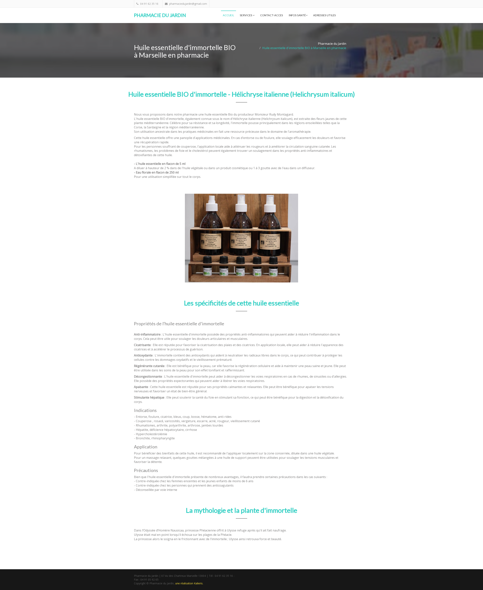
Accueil (228, 15)
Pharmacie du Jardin (160, 15)
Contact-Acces (271, 15)
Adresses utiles (324, 15)
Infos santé (297, 15)
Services (246, 15)
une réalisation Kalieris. (189, 583)
